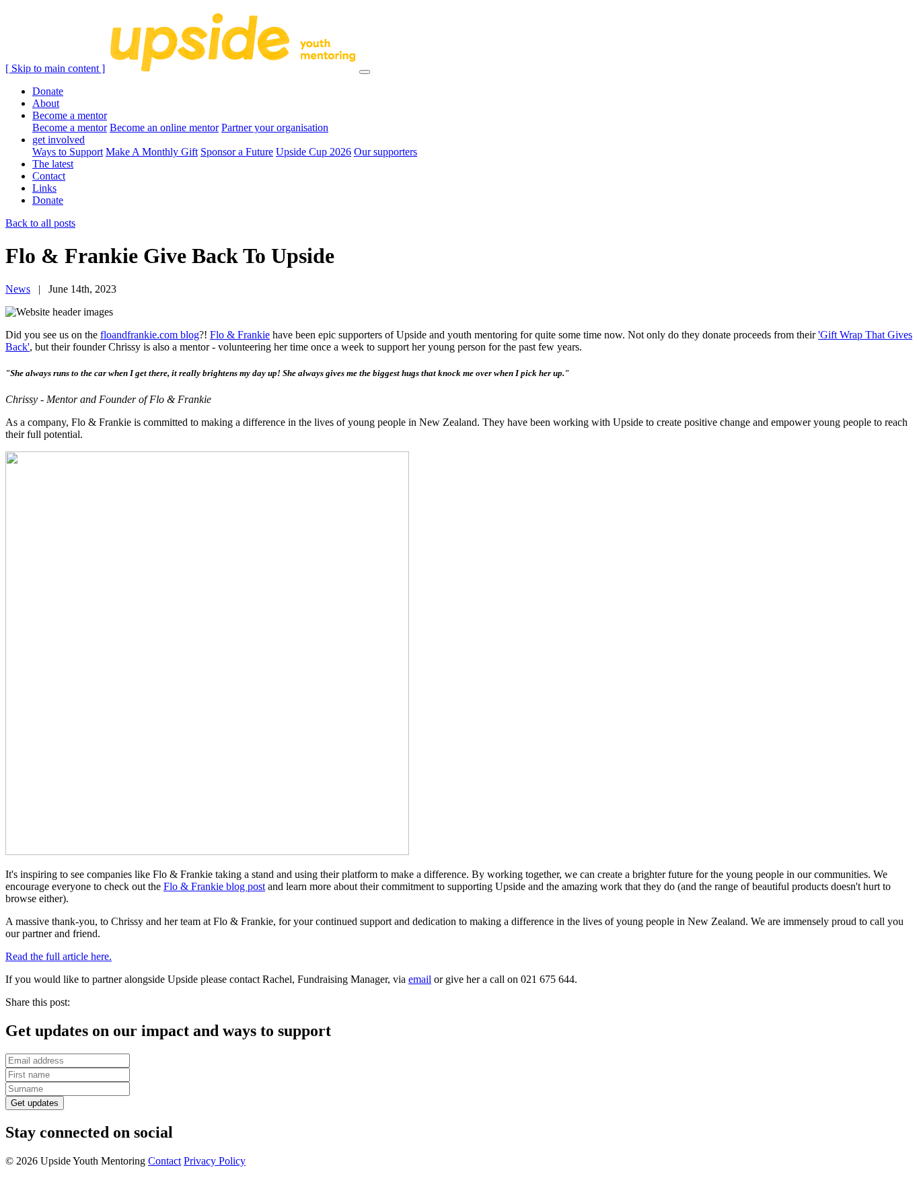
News (17, 289)
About (45, 103)
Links (44, 188)
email (419, 979)
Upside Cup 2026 (313, 151)
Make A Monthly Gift (152, 151)
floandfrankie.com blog (149, 334)
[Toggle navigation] (364, 72)
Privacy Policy (215, 1161)
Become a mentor (69, 115)
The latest (52, 164)
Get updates (35, 1103)
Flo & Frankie (240, 334)
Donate (47, 91)
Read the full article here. (58, 956)
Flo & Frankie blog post (214, 886)
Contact (48, 176)
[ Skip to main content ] (55, 68)
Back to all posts (40, 223)
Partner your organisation (274, 127)
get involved (58, 139)
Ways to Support (67, 151)
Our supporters (385, 151)
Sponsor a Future (236, 151)
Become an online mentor (164, 127)
